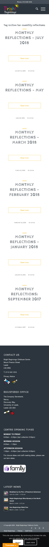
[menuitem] (35, 9)
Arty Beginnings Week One (19, 507)
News (24, 29)
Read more (24, 58)
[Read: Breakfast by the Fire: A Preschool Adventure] (6, 493)
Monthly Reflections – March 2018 (24, 137)
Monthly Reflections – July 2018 (24, 38)
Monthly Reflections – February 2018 (24, 190)
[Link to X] (36, 528)
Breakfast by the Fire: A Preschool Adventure (25, 492)
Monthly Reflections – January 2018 (24, 242)
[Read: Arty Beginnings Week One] (6, 508)
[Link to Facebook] (32, 528)
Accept (18, 542)
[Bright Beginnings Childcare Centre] (20, 9)
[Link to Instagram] (39, 528)
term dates (11, 458)
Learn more (30, 542)
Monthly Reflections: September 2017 (24, 294)
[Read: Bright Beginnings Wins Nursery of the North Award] (6, 500)
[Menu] (41, 9)
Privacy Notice (9, 376)
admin (32, 71)
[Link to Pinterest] (43, 528)
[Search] (35, 9)
